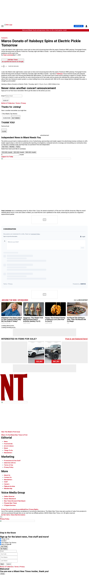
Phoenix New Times (10, 503)
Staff (6, 482)
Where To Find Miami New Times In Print (14, 435)
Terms (18, 103)
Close (2, 574)
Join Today (4, 546)
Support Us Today (7, 156)
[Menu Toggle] (2, 26)
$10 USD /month (7, 152)
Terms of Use (8, 465)
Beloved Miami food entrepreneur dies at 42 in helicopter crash (44, 30)
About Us (7, 475)
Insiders (4, 541)
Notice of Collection (8, 103)
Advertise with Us (10, 463)
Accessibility (20, 509)
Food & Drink (8, 444)
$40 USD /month (31, 152)
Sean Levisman (8, 55)
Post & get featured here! (76, 339)
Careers (6, 484)
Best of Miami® (6, 544)
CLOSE (4, 131)
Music (6, 448)
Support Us (78, 26)
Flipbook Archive (9, 486)
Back (2, 564)
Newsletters (8, 453)
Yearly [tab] (18, 147)
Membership (8, 488)
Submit (9, 564)
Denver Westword (10, 499)
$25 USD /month (19, 152)
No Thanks (4, 549)
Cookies (13, 509)
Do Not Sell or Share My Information (13, 515)
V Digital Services (10, 505)
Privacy (23, 103)
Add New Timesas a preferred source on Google (12, 60)
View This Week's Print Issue (10, 432)
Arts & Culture (9, 446)
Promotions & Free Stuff (12, 460)
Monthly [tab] (12, 147)
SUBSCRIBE (6, 118)
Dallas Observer (9, 496)
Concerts (4, 38)
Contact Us (8, 477)
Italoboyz (60, 74)
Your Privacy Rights (31, 509)
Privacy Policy (8, 467)
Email (3, 96)
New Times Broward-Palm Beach (14, 501)
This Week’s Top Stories (8, 542)
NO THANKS (16, 118)
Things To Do (8, 450)
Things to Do (5, 539)
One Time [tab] (5, 147)
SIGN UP (5, 100)
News (6, 441)
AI (24, 509)
